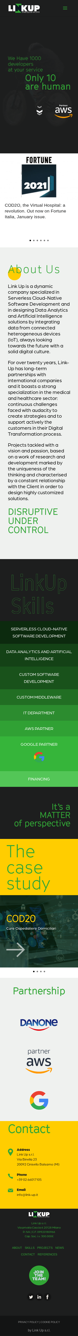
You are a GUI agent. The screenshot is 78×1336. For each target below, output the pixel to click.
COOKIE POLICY (50, 1322)
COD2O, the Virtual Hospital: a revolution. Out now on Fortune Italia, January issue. (35, 211)
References (47, 1254)
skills (30, 1247)
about (17, 1247)
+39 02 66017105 (29, 1179)
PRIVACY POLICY (28, 1322)
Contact (28, 1254)
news (59, 1247)
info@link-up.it (27, 1195)
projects (45, 1247)
